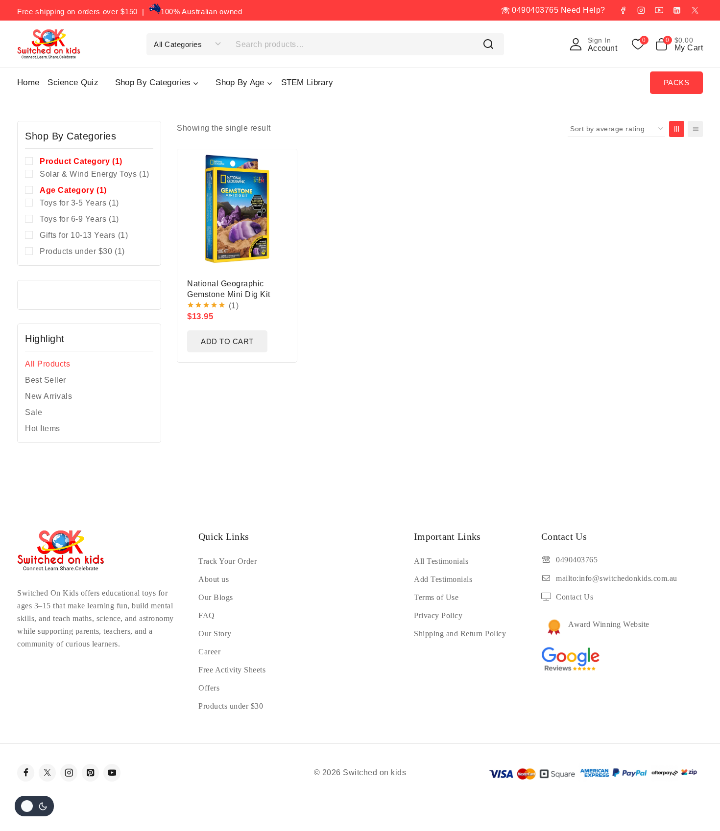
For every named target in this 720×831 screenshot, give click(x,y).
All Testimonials (441, 561)
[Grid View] (676, 129)
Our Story (215, 633)
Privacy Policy (438, 615)
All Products (47, 364)
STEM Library (307, 82)
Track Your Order (227, 561)
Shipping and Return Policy (460, 633)
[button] (227, 341)
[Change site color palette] (34, 806)
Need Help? (583, 10)
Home (28, 82)
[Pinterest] (90, 772)
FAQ (206, 615)
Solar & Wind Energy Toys (94, 174)
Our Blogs (215, 597)
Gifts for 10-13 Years (84, 235)
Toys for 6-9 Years (79, 219)
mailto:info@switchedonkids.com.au (616, 578)
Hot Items (42, 428)
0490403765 (534, 10)
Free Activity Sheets (231, 670)
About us (213, 579)
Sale (33, 412)
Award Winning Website (608, 624)
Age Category (73, 190)
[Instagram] (641, 10)
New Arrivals (48, 396)
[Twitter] (47, 772)
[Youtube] (111, 772)
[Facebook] (623, 10)
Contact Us (574, 597)
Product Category (81, 161)
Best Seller (45, 380)
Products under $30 (82, 251)
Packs (677, 82)
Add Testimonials (443, 579)
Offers (208, 688)
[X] (695, 10)
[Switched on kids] (48, 43)
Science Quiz (73, 82)
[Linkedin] (677, 10)
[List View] (695, 129)
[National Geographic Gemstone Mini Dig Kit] (237, 209)
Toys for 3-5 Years (79, 203)
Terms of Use (436, 597)
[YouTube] (659, 10)
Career (209, 651)
